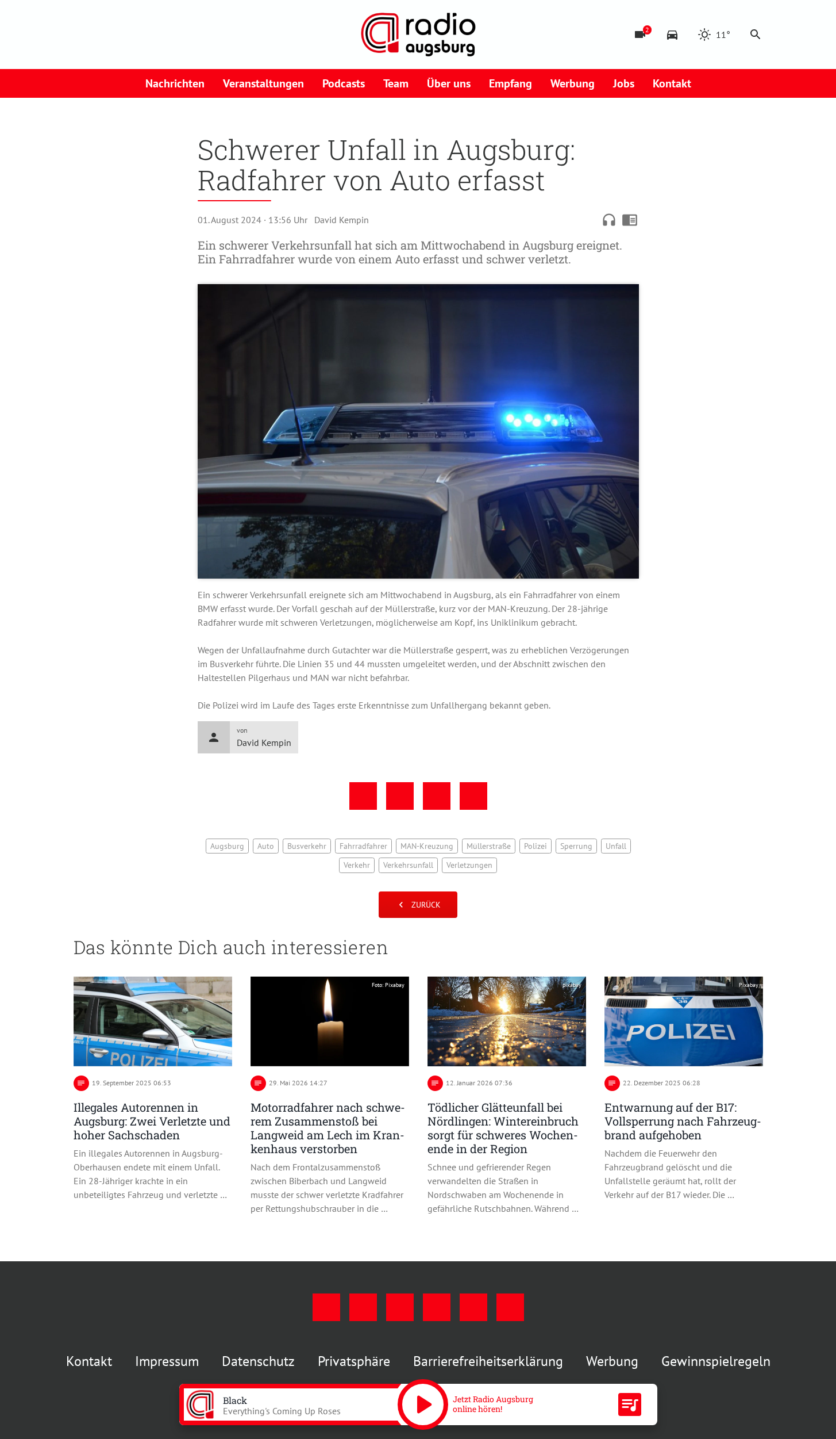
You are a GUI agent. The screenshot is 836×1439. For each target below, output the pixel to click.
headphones (609, 220)
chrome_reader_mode (630, 220)
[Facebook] (85, 34)
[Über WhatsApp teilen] (436, 796)
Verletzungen (469, 865)
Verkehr (357, 865)
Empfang (510, 83)
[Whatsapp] (199, 34)
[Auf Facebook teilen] (363, 796)
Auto (265, 846)
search (755, 34)
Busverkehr (306, 846)
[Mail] (153, 34)
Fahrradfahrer (363, 846)
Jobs (623, 83)
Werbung (572, 83)
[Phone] (176, 34)
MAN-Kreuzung (426, 846)
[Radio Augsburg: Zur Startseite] (418, 35)
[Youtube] (131, 34)
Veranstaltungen (263, 83)
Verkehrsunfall (408, 865)
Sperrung (576, 846)
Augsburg (227, 846)
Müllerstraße (489, 846)
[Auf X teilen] (400, 796)
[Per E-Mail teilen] (473, 796)
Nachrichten (175, 83)
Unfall (616, 846)
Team (396, 83)
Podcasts (343, 83)
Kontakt (672, 83)
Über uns (449, 83)
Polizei (535, 846)
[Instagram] (108, 34)
